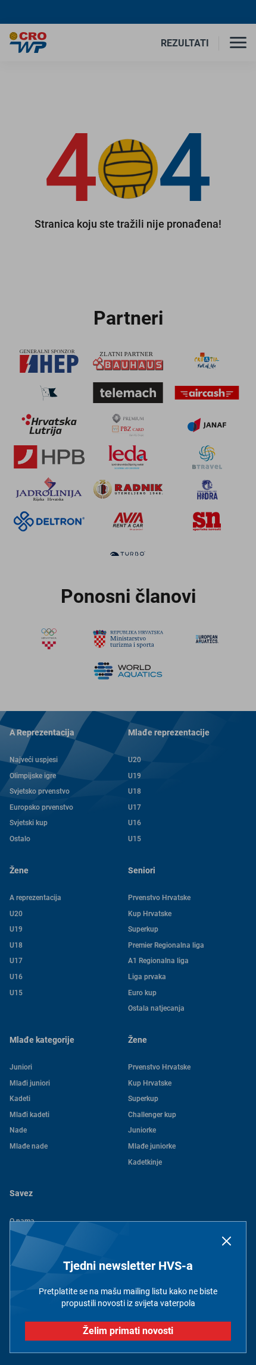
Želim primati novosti (128, 1330)
